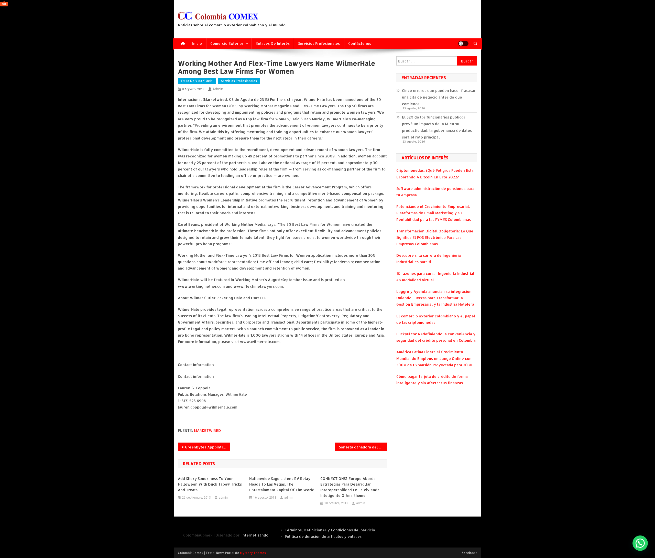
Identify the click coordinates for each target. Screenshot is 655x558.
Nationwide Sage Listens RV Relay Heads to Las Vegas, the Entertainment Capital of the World (281, 484)
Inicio (197, 43)
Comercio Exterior (226, 43)
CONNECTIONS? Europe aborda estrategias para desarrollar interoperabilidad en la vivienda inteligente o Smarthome (349, 487)
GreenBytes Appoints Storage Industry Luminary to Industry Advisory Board (207, 447)
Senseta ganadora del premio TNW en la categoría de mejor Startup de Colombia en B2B (363, 447)
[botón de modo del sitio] (463, 43)
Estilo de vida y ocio (197, 81)
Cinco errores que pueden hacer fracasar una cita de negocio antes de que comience (439, 97)
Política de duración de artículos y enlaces (323, 536)
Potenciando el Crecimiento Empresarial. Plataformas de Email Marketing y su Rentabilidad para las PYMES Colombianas (433, 212)
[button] (640, 543)
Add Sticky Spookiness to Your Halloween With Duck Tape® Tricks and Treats (210, 484)
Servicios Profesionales (319, 43)
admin (218, 89)
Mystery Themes (253, 553)
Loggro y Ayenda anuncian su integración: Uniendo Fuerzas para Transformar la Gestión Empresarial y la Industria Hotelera (435, 297)
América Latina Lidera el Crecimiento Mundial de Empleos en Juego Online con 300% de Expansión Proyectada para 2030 (434, 358)
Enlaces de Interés (273, 43)
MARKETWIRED (207, 430)
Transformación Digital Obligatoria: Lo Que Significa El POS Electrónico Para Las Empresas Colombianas (434, 237)
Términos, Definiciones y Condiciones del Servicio (330, 530)
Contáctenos (359, 43)
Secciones (469, 553)
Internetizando (255, 535)
